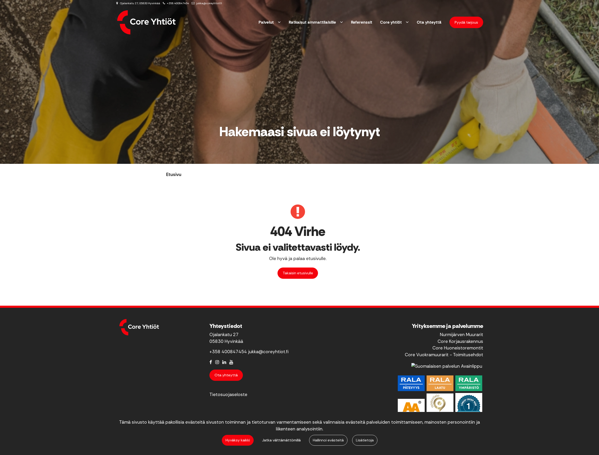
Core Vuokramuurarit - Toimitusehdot (444, 355)
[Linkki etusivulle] (146, 22)
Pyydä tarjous (466, 22)
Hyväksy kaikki (238, 440)
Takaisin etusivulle (298, 273)
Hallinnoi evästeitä (328, 440)
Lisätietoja (365, 440)
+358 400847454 (178, 3)
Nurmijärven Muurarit (461, 335)
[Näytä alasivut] (279, 22)
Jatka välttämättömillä (281, 440)
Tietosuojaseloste (228, 394)
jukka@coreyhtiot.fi (209, 3)
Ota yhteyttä (226, 375)
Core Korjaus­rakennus (460, 341)
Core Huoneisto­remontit (457, 348)
